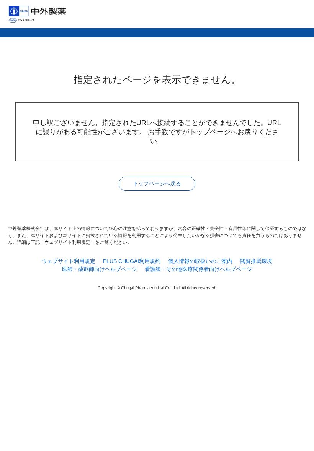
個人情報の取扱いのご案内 (200, 261)
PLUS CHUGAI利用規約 (131, 261)
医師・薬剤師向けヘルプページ (99, 269)
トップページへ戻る (157, 183)
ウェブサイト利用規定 (68, 261)
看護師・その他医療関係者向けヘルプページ (198, 269)
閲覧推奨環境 (256, 261)
